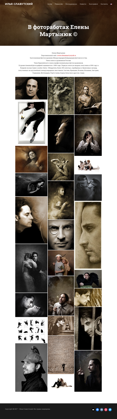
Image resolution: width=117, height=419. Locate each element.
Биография (93, 4)
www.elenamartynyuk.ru (66, 55)
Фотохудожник (71, 4)
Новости (83, 4)
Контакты (104, 4)
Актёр (50, 4)
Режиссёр (59, 4)
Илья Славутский (19, 3)
